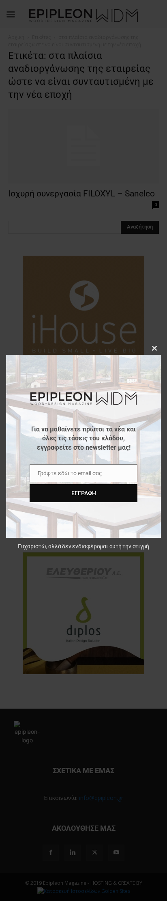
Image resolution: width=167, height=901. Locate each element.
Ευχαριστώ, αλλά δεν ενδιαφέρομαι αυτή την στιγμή (83, 546)
